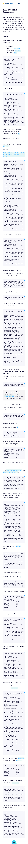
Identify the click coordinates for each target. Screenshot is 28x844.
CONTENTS (22, 3)
